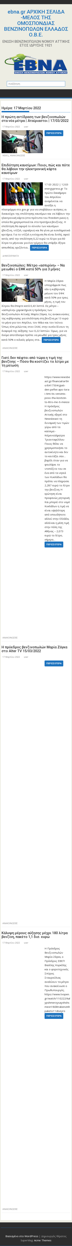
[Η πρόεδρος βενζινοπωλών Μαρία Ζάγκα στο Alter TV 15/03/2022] (22, 662)
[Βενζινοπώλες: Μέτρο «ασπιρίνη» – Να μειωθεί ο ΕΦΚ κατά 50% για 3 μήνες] (22, 281)
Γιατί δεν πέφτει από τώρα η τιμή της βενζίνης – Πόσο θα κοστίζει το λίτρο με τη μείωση (35, 361)
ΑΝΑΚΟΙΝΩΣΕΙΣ (17, 155)
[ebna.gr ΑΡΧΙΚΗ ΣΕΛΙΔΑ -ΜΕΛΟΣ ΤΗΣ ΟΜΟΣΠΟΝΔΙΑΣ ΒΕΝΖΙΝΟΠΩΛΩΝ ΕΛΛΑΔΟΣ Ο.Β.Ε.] (5, 94)
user (26, 126)
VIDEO (5, 155)
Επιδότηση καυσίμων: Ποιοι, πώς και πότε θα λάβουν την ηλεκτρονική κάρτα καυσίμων (36, 169)
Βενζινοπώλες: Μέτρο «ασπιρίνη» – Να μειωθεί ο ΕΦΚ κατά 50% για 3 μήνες (33, 267)
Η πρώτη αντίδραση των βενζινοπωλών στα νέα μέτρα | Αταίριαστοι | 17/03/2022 (35, 119)
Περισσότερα (54, 133)
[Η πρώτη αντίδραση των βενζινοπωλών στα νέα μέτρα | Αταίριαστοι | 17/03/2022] (22, 132)
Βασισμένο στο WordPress (21, 1236)
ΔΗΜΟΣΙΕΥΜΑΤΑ (10, 255)
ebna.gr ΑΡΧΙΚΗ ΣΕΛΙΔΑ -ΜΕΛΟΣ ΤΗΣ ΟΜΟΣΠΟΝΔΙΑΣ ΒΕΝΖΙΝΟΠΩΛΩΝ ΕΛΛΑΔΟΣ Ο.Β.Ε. (36, 23)
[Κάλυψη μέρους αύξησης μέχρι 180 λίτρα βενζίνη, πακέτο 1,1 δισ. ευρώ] (22, 948)
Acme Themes (42, 1240)
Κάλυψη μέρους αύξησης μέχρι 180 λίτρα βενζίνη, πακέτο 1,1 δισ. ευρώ (35, 935)
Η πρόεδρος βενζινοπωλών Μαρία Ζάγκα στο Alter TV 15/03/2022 (34, 649)
